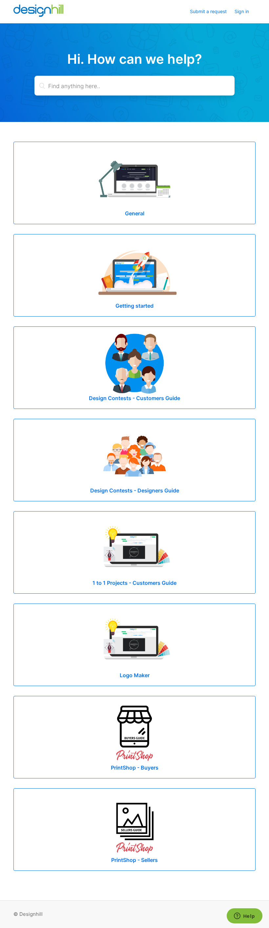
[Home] (38, 15)
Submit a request (208, 11)
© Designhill (28, 914)
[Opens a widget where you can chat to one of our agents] (244, 916)
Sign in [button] (242, 11)
